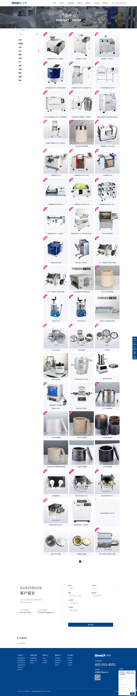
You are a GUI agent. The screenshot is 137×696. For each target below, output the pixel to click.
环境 (20, 69)
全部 (20, 40)
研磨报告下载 (33, 660)
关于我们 (96, 3)
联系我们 (105, 3)
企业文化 (70, 665)
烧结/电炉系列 (21, 665)
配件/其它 (19, 669)
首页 (54, 3)
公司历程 (70, 660)
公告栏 (44, 658)
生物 (20, 58)
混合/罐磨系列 (21, 660)
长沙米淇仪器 (21, 643)
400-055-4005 (105, 664)
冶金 (20, 47)
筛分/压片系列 (21, 662)
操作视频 (57, 662)
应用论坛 (32, 662)
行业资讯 (45, 662)
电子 (20, 51)
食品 (20, 80)
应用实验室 (71, 3)
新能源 (21, 44)
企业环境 (70, 662)
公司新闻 (45, 660)
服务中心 (88, 3)
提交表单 (91, 625)
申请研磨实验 (33, 658)
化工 (20, 62)
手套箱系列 (20, 667)
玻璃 (20, 77)
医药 (20, 66)
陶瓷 (20, 55)
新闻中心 (79, 3)
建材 (20, 73)
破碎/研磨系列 (21, 658)
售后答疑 (57, 658)
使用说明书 (58, 660)
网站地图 (118, 691)
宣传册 (57, 665)
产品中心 (61, 3)
